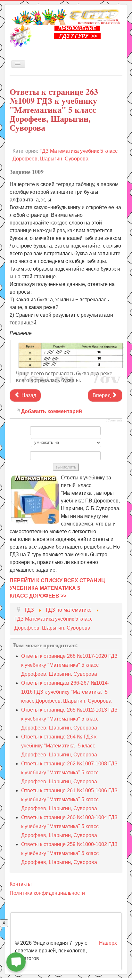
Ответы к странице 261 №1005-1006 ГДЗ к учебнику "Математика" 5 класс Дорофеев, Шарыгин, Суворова (69, 799)
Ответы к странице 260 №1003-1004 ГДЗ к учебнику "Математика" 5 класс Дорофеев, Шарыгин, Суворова (69, 826)
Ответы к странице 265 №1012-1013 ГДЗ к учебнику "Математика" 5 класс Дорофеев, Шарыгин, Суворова (69, 718)
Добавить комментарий (51, 411)
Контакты (21, 884)
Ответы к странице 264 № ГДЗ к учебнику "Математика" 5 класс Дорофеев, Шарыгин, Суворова (59, 745)
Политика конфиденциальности (47, 893)
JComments (114, 420)
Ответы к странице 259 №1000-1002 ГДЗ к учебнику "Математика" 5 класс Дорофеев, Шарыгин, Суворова (69, 853)
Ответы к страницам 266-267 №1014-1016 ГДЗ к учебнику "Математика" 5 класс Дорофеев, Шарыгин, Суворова (66, 692)
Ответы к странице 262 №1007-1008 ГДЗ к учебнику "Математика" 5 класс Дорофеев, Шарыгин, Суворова (69, 772)
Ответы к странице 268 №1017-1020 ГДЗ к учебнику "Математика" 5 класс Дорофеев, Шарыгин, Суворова (69, 665)
